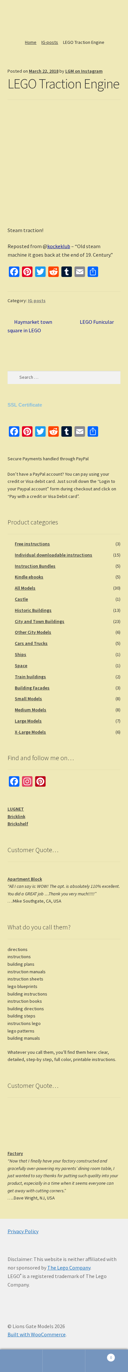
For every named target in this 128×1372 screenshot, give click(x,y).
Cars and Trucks (31, 643)
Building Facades (32, 688)
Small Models (28, 699)
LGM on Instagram (84, 71)
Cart (98, 1355)
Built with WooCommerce (37, 1334)
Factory (15, 1153)
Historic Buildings (33, 610)
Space (21, 665)
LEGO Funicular (97, 322)
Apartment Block (25, 879)
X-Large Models (30, 732)
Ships (20, 654)
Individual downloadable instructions (53, 555)
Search (64, 1361)
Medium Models (30, 710)
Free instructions (32, 544)
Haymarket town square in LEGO (30, 326)
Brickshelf (18, 824)
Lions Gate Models (30, 18)
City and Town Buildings (39, 621)
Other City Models (33, 632)
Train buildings (30, 677)
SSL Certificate (25, 405)
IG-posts (49, 42)
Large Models (28, 721)
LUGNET (16, 809)
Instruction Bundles (35, 566)
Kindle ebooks (29, 577)
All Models (25, 588)
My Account (21, 1361)
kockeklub (58, 246)
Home (30, 42)
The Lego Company (68, 1267)
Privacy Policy (23, 1231)
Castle (21, 599)
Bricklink (16, 816)
